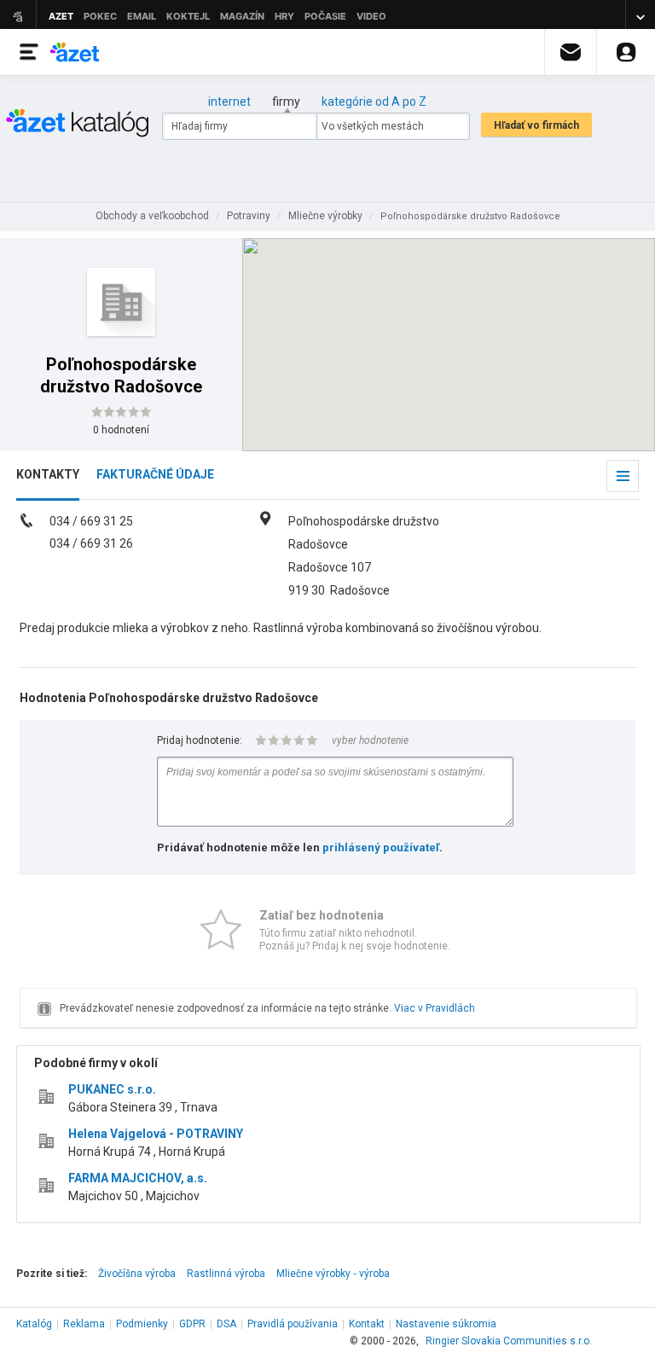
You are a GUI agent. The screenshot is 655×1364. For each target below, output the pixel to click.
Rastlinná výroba (226, 1274)
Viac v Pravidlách (434, 1008)
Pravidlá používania (292, 1324)
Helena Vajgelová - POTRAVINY (155, 1134)
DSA (226, 1324)
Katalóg (34, 1324)
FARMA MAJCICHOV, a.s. (137, 1178)
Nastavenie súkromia (446, 1324)
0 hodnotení (121, 430)
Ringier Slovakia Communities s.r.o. (509, 1341)
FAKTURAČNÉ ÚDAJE (155, 474)
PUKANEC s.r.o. (112, 1089)
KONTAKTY (47, 474)
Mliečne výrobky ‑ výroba (333, 1274)
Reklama (84, 1324)
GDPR (192, 1324)
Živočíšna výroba (137, 1274)
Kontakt (367, 1324)
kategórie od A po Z (374, 101)
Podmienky (142, 1324)
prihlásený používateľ (380, 847)
